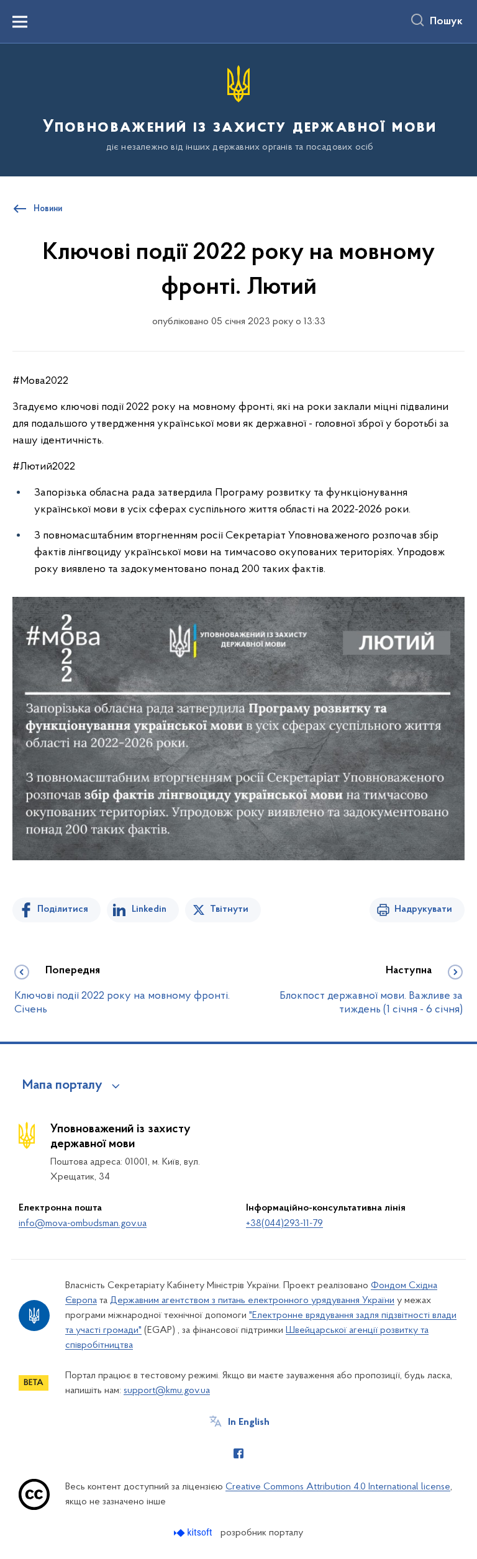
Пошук (446, 21)
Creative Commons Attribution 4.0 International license (337, 1487)
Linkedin (149, 909)
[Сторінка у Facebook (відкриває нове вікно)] (238, 1453)
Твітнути (229, 909)
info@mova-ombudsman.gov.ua (83, 1224)
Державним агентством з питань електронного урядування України (252, 1301)
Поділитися (62, 909)
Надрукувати (423, 909)
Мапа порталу (62, 1086)
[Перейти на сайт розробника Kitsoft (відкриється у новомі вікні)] (194, 1532)
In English (249, 1422)
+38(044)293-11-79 (284, 1224)
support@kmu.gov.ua (167, 1391)
